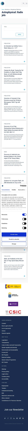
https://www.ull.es (13, 304)
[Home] (2, 3)
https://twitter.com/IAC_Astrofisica (4, 418)
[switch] (24, 219)
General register (6, 333)
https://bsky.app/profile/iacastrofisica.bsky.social (20, 418)
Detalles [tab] (14, 189)
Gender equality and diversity (9, 347)
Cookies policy (6, 376)
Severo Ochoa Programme (9, 360)
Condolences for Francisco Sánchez (11, 400)
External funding (6, 357)
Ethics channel (5, 398)
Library (3, 331)
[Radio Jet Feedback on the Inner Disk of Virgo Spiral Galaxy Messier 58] (24, 276)
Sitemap (4, 369)
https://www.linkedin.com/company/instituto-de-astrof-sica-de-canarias (14, 418)
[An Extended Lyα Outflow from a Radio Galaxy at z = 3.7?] (24, 61)
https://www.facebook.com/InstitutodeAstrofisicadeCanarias (7, 418)
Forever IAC (5, 352)
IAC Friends (5, 362)
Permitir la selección (14, 239)
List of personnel (6, 328)
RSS (3, 393)
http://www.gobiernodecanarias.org (13, 295)
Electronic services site (8, 395)
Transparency (5, 342)
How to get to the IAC (7, 326)
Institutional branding (7, 390)
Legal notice (5, 374)
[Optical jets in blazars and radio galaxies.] (24, 250)
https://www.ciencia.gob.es (13, 286)
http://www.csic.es (13, 312)
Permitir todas (14, 234)
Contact (4, 323)
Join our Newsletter (14, 409)
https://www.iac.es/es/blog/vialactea (23, 418)
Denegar (14, 243)
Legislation (5, 340)
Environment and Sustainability (10, 350)
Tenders (4, 388)
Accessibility (5, 379)
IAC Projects (5, 355)
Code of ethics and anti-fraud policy (11, 345)
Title (5, 26)
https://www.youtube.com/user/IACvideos (17, 418)
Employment (5, 385)
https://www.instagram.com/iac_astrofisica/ (10, 418)
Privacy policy (5, 371)
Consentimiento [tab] (6, 189)
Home (3, 9)
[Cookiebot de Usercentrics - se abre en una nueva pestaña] (20, 186)
